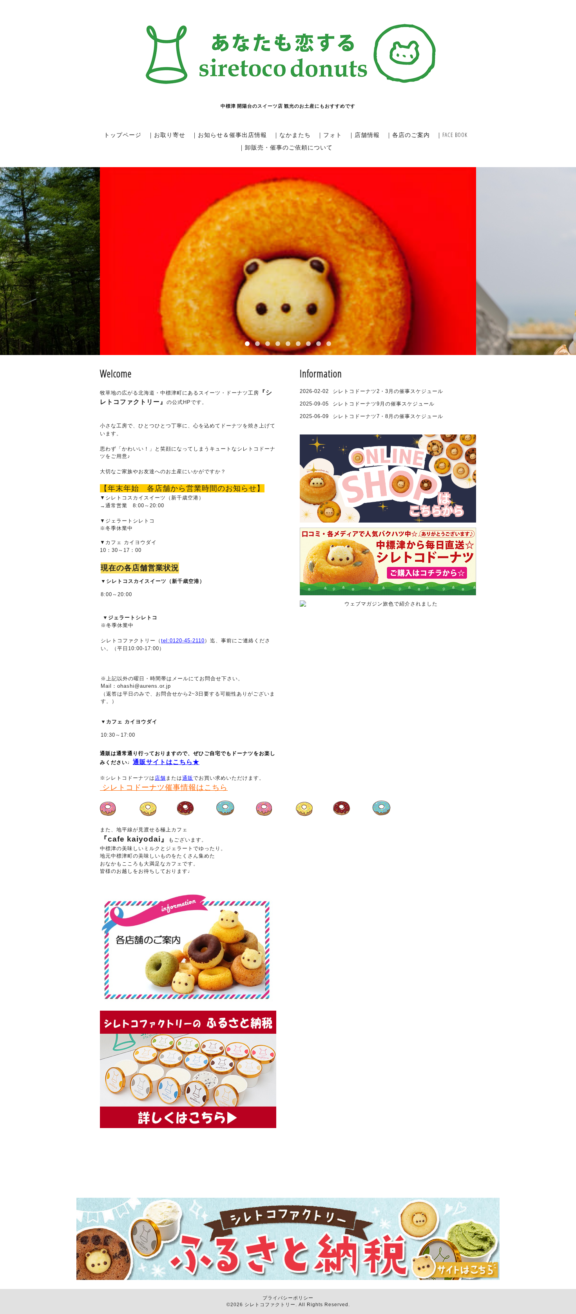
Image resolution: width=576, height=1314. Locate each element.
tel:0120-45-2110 (183, 640)
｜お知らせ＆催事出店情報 (229, 135)
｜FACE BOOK (451, 135)
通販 (187, 778)
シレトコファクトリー (270, 1304)
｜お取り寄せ (166, 135)
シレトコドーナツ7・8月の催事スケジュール (388, 416)
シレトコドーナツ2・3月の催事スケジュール (388, 391)
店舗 (160, 778)
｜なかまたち (292, 135)
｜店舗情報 (364, 135)
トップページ (122, 135)
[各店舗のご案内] (187, 1007)
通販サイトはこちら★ (166, 762)
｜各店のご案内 (408, 135)
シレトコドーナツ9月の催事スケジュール (384, 404)
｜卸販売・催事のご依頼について (286, 147)
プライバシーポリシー (288, 1298)
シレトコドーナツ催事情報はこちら (164, 787)
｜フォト (329, 135)
